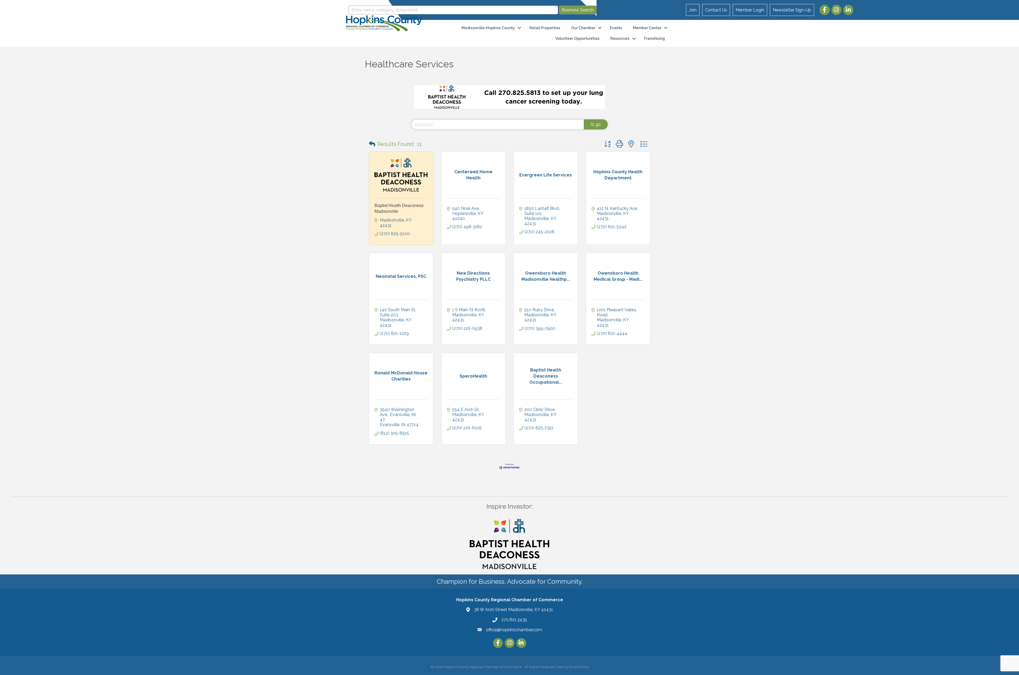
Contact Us (716, 9)
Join (693, 9)
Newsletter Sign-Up (792, 9)
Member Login (750, 9)
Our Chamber (583, 28)
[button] (372, 144)
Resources (619, 38)
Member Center (647, 28)
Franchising (654, 38)
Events (616, 28)
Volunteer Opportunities (577, 38)
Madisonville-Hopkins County (488, 28)
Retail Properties (544, 28)
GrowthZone (579, 667)
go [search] (598, 124)
